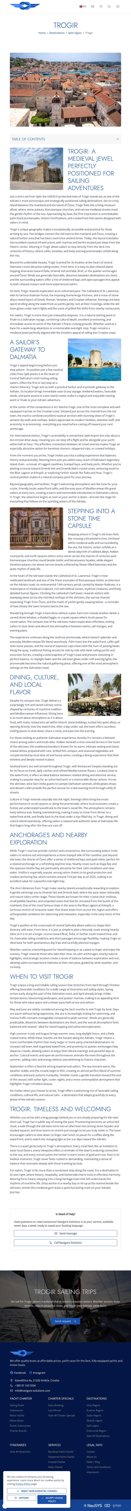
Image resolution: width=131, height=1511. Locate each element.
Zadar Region (94, 1415)
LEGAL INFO (94, 1445)
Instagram (38, 1373)
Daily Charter (55, 1467)
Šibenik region (94, 1420)
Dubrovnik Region (96, 1430)
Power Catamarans (20, 1425)
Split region (75, 33)
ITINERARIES (18, 1445)
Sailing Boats (17, 1405)
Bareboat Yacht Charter (61, 1451)
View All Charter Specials (61, 1415)
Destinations (57, 33)
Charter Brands (18, 1430)
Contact (91, 1451)
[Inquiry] (93, 6)
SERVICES (54, 1445)
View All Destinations (98, 1435)
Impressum (93, 1472)
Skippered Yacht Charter (61, 1456)
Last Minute (54, 1410)
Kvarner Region (95, 1410)
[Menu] (118, 6)
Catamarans (16, 1410)
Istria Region (93, 1405)
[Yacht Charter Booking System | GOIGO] (112, 1505)
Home (42, 33)
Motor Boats (16, 1420)
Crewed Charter (56, 1461)
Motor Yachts (17, 1415)
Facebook (20, 1373)
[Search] (109, 6)
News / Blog (93, 1461)
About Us (92, 1456)
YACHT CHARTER (21, 1398)
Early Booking (55, 1405)
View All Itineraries (20, 1451)
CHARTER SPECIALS (61, 1398)
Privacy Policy (23, 1483)
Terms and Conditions (99, 1467)
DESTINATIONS (97, 1398)
